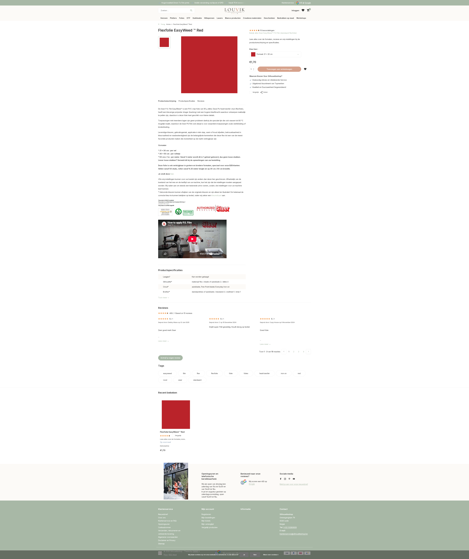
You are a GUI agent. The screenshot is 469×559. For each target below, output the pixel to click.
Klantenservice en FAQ (167, 521)
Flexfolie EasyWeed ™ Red (172, 432)
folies (246, 373)
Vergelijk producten (210, 527)
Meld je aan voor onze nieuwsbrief (294, 484)
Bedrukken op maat (285, 18)
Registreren (206, 514)
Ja (244, 555)
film (184, 373)
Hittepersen (209, 18)
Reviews (200, 101)
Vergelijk (256, 92)
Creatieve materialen (252, 18)
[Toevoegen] (187, 452)
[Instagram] (285, 479)
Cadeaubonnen (164, 527)
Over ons (162, 518)
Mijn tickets (206, 521)
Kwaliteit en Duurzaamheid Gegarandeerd (269, 87)
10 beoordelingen (267, 30)
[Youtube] (294, 479)
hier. (172, 174)
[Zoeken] (191, 10)
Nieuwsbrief (163, 514)
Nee (254, 555)
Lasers (220, 18)
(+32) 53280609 (290, 527)
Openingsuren (164, 524)
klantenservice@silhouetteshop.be (294, 534)
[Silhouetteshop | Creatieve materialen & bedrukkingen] (234, 10)
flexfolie (214, 373)
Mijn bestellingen (208, 518)
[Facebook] (281, 479)
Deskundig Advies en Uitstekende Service (269, 80)
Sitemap (161, 544)
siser (180, 380)
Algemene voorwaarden (168, 537)
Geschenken (269, 18)
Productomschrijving (167, 101)
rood (165, 380)
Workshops (301, 18)
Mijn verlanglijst (208, 524)
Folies (181, 18)
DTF (188, 18)
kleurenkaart (216, 195)
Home (168, 24)
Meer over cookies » (270, 555)
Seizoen (164, 18)
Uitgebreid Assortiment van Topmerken (268, 83)
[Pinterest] (289, 479)
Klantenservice (288, 3)
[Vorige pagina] (284, 351)
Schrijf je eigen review (170, 358)
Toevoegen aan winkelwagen (279, 69)
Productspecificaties (187, 101)
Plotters (173, 18)
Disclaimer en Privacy (166, 540)
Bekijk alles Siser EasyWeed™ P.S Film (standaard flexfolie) (273, 33)
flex (198, 373)
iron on (284, 373)
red (299, 373)
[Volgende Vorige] (308, 351)
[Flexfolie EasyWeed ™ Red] (176, 414)
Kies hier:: (253, 49)
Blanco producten (233, 18)
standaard (197, 380)
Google (308, 3)
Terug (162, 24)
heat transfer (264, 373)
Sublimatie (197, 18)
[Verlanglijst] (303, 10)
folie (231, 373)
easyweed (167, 373)
